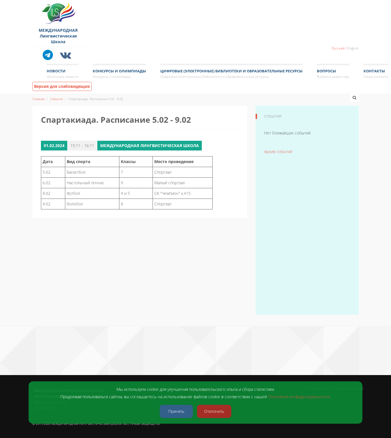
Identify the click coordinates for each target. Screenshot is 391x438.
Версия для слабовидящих (62, 86)
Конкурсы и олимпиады (119, 73)
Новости (62, 73)
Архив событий (278, 151)
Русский (338, 48)
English (353, 48)
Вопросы (333, 73)
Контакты (376, 73)
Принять (176, 411)
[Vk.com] (65, 55)
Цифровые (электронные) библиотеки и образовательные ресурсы (231, 73)
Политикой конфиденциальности (299, 396)
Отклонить (214, 411)
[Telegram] (49, 55)
